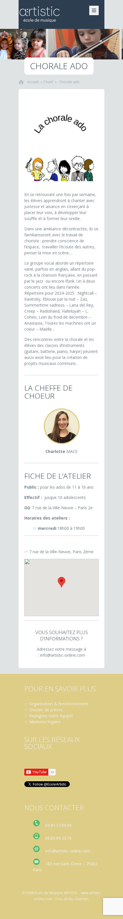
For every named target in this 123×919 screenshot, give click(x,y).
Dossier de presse (46, 709)
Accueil (33, 81)
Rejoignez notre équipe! (51, 715)
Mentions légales (45, 721)
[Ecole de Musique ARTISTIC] (61, 14)
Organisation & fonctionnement (58, 703)
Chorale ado (69, 81)
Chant (48, 81)
